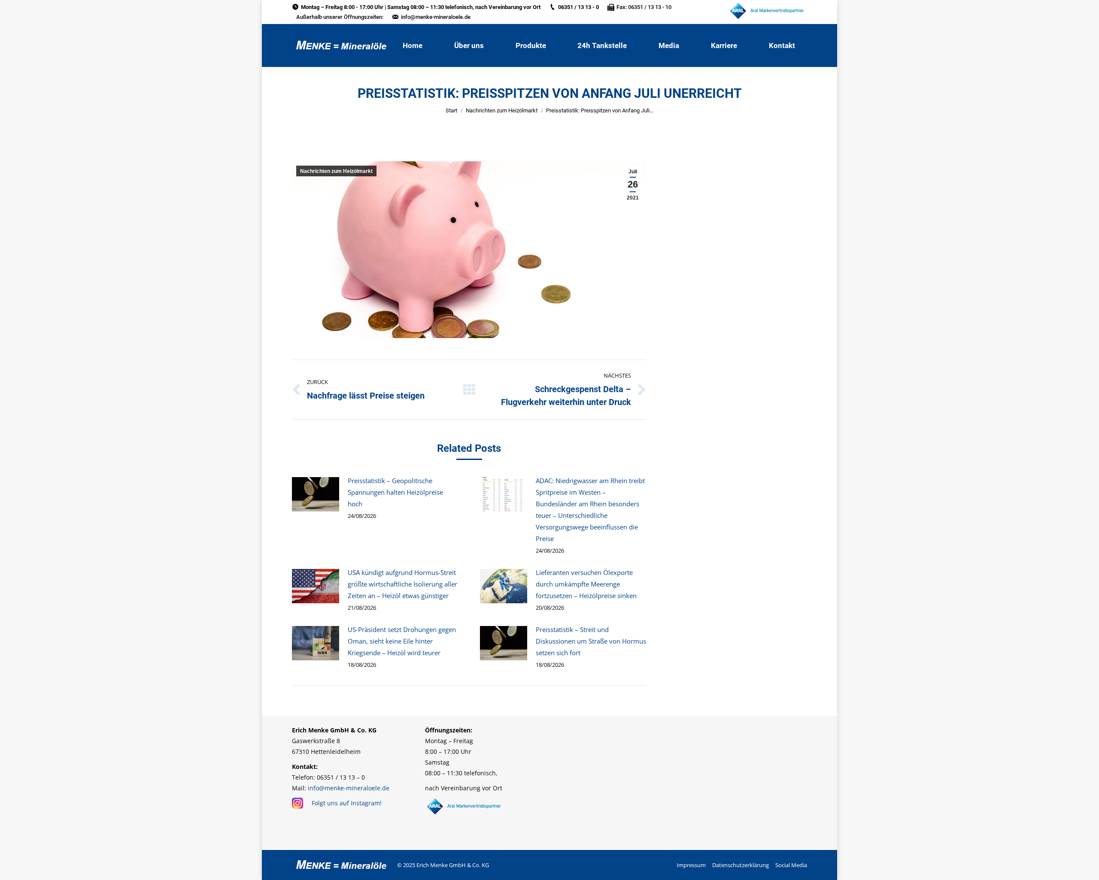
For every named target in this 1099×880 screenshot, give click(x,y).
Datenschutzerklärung (740, 865)
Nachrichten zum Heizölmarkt (501, 110)
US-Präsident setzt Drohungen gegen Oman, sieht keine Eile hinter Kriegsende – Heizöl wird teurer (402, 641)
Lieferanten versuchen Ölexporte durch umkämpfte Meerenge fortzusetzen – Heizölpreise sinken (586, 584)
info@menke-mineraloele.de (436, 17)
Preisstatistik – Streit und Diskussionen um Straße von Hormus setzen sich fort (591, 641)
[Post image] (315, 494)
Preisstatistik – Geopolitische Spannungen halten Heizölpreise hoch (395, 492)
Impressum (691, 865)
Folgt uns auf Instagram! (347, 803)
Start (451, 110)
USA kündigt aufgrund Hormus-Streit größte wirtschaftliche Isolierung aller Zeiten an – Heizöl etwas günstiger (402, 584)
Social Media (791, 865)
